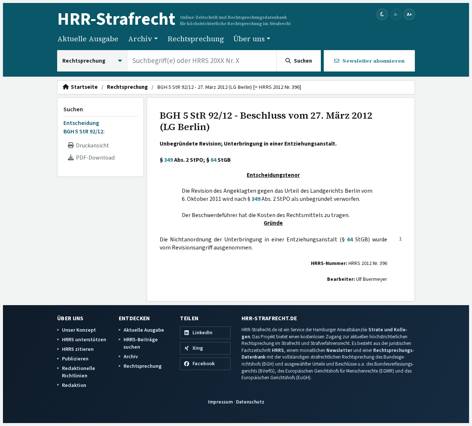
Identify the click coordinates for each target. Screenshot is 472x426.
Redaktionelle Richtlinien (78, 372)
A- (396, 14)
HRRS (278, 350)
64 (213, 160)
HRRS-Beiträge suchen (141, 343)
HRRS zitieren (78, 349)
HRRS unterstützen (84, 339)
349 (168, 160)
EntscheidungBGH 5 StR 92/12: (84, 127)
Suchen (73, 109)
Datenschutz (250, 401)
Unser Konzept (79, 330)
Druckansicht (91, 146)
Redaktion (74, 385)
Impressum (220, 401)
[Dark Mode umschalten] (382, 14)
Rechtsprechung (195, 39)
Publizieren (75, 359)
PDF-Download (94, 158)
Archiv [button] (140, 39)
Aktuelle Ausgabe (87, 39)
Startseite (83, 87)
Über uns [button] (249, 39)
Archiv (131, 356)
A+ (409, 14)
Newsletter (339, 350)
